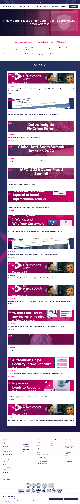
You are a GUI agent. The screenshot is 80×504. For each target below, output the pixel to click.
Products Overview (26, 440)
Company (63, 6)
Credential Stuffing (40, 465)
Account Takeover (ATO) (41, 459)
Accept (56, 498)
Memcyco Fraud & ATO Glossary (43, 454)
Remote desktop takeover (7, 457)
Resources (46, 6)
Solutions (22, 6)
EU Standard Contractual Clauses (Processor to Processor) (69, 452)
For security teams (6, 465)
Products (30, 6)
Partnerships (55, 6)
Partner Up (24, 451)
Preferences (71, 498)
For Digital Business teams (7, 469)
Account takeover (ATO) (7, 448)
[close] (78, 494)
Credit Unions (5, 475)
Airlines (3, 477)
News (52, 443)
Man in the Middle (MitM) (7, 456)
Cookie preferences (68, 469)
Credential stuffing (6, 459)
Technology (38, 6)
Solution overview (6, 443)
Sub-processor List (68, 461)
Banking (4, 473)
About (52, 440)
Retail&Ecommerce (6, 479)
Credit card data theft (6, 451)
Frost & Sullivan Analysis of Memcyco (42, 444)
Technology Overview (26, 446)
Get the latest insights (41, 449)
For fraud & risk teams (7, 467)
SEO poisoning (5, 461)
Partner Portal (25, 453)
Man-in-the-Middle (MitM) (42, 461)
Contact (52, 449)
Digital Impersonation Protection (8, 449)
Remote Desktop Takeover (42, 463)
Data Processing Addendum (70, 443)
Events (52, 445)
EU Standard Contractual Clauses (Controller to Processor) (69, 447)
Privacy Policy (68, 439)
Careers (52, 447)
